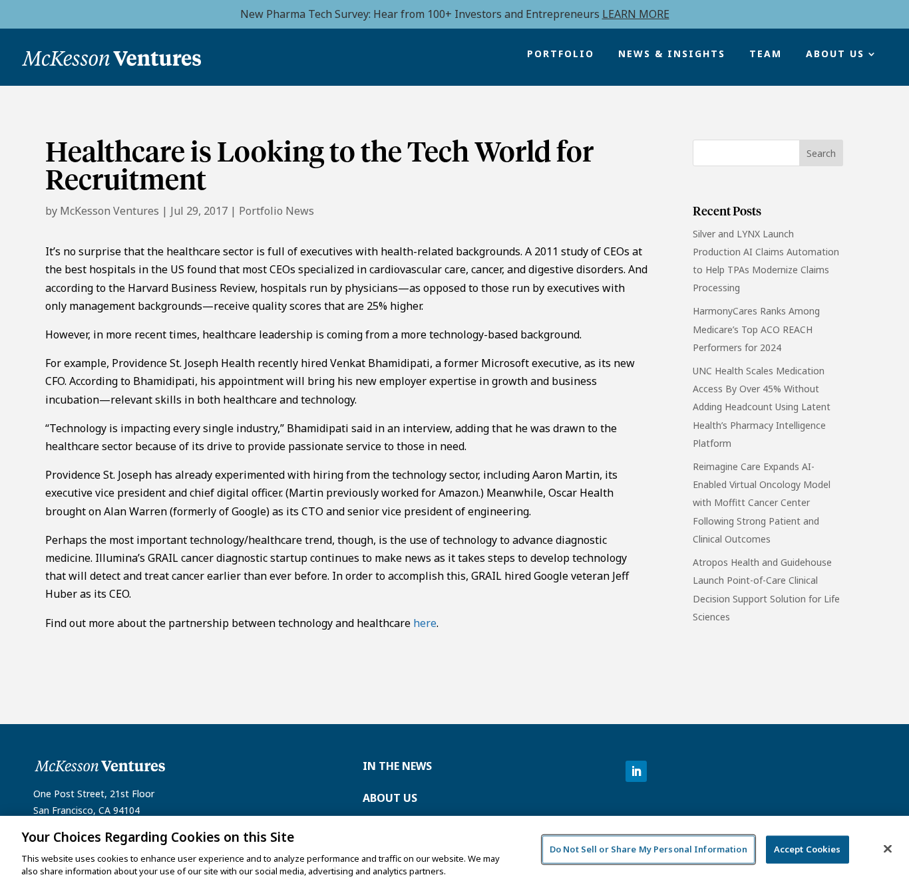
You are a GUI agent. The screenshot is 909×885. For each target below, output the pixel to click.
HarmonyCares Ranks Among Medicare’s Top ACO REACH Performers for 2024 (756, 329)
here (425, 623)
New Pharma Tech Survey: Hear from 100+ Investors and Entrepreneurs (454, 14)
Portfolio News (276, 210)
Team (765, 54)
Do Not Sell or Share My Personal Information (648, 849)
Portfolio (560, 54)
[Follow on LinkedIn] (636, 771)
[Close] (887, 849)
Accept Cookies (807, 849)
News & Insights (671, 54)
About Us (835, 54)
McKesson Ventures (109, 210)
